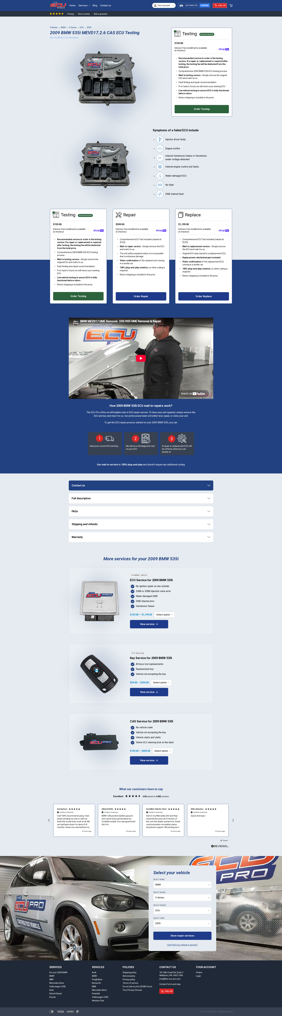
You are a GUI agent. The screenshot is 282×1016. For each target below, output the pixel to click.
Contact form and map (170, 984)
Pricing (71, 14)
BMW (63, 27)
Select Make (159, 879)
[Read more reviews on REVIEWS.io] (220, 846)
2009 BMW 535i (191, 5)
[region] (141, 820)
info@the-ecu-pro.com (170, 979)
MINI (51, 979)
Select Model (159, 892)
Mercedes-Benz (56, 983)
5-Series (73, 27)
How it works (84, 14)
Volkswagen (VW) (57, 986)
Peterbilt (96, 993)
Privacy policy (129, 979)
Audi (51, 990)
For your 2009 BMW (58, 972)
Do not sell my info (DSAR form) (137, 986)
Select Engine (159, 905)
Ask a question (101, 14)
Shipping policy (129, 972)
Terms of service (130, 983)
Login (198, 976)
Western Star (98, 1000)
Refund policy (129, 976)
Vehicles (54, 27)
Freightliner (97, 979)
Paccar (52, 997)
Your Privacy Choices (132, 990)
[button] (49, 820)
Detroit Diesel (55, 993)
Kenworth (96, 983)
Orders (199, 972)
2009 (89, 27)
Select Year (158, 918)
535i (82, 27)
